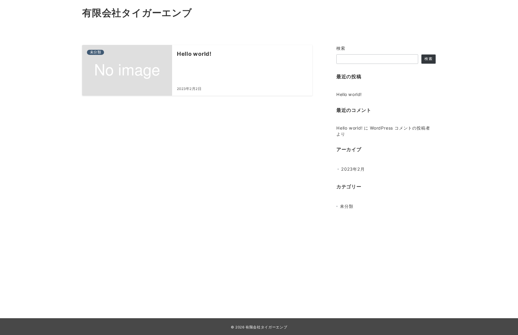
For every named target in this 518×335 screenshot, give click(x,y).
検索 (341, 48)
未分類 (346, 206)
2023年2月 (353, 169)
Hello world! (349, 94)
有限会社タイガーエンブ (137, 13)
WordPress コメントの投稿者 (400, 127)
